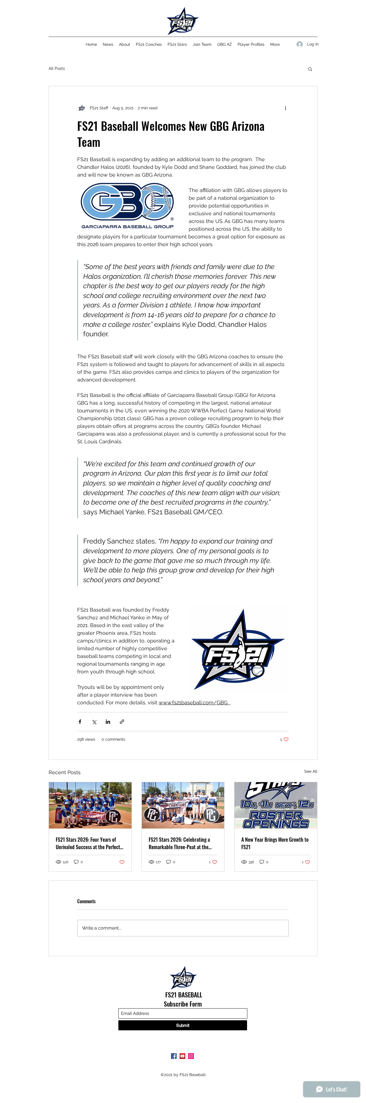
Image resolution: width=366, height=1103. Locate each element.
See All (310, 771)
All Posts (57, 68)
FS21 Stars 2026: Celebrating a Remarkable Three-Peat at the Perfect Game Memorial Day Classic (179, 843)
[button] (310, 68)
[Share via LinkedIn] (108, 721)
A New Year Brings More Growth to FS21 (275, 843)
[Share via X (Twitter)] (94, 721)
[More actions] (285, 107)
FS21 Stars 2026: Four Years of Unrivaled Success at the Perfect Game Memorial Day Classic (88, 843)
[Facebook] (174, 1056)
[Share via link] (122, 721)
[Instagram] (191, 1056)
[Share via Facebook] (80, 721)
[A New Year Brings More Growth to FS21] (275, 805)
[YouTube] (182, 1056)
